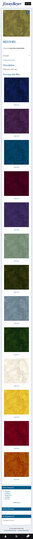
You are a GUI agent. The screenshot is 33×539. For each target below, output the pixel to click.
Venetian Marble (20, 48)
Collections (7, 493)
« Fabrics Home (16, 502)
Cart (25, 535)
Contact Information (23, 530)
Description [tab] (6, 55)
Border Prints (8, 495)
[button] (27, 12)
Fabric (14, 48)
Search (16, 536)
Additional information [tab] (9, 60)
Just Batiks (7, 497)
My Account (5, 536)
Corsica (10, 48)
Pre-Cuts (7, 499)
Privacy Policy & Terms (10, 530)
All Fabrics (7, 491)
